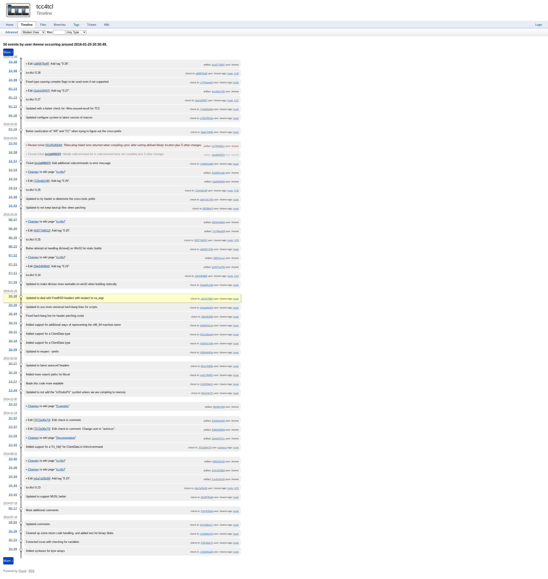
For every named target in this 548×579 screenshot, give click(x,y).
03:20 (13, 129)
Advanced (11, 32)
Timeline (27, 24)
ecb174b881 (206, 375)
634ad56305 (206, 307)
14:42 (13, 205)
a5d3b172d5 (206, 249)
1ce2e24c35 (218, 479)
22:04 (13, 435)
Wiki (106, 24)
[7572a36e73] (42, 420)
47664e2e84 (218, 420)
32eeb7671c (218, 438)
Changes (33, 171)
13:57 (13, 381)
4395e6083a (206, 352)
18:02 (13, 522)
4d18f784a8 (207, 497)
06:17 (13, 508)
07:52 (13, 255)
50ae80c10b (206, 285)
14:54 (13, 170)
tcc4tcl (44, 6)
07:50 (13, 282)
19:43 (13, 494)
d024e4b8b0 (218, 222)
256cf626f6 (207, 316)
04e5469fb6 (201, 276)
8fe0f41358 (219, 407)
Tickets (91, 24)
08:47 (13, 219)
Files (43, 24)
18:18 (13, 340)
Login (538, 24)
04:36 (13, 115)
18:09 (13, 349)
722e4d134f (201, 190)
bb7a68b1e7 (206, 525)
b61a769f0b (207, 366)
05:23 (13, 88)
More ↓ (8, 561)
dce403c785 (218, 91)
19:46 (13, 458)
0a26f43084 (219, 181)
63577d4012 (200, 240)
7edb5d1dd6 (206, 164)
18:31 (13, 322)
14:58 (13, 152)
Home (9, 24)
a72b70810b (206, 118)
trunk (230, 73)
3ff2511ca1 (219, 258)
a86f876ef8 (201, 73)
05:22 (13, 106)
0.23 (236, 488)
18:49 (13, 313)
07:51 (13, 264)
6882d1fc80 (219, 461)
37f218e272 (207, 543)
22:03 (13, 444)
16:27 (13, 363)
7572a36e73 (204, 447)
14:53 (13, 188)
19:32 (13, 404)
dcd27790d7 (218, 64)
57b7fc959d (207, 511)
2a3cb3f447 (201, 100)
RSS (31, 571)
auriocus (222, 447)
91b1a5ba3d (206, 334)
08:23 (13, 246)
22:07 (13, 418)
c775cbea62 (206, 82)
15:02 (13, 143)
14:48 (13, 61)
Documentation (65, 437)
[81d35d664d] (53, 145)
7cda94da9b (206, 109)
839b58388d (218, 429)
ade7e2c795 (206, 199)
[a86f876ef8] (41, 63)
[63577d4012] (42, 230)
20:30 (13, 296)
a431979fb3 (207, 298)
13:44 (13, 390)
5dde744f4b (207, 132)
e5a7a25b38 (200, 488)
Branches (60, 24)
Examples (62, 406)
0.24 (236, 276)
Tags (76, 24)
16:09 (13, 549)
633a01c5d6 (206, 343)
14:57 (13, 161)
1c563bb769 (206, 534)
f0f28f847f (208, 208)
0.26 (236, 190)
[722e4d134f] (42, 180)
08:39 (13, 237)
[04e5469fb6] (42, 266)
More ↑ (8, 52)
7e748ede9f (219, 231)
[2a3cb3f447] (42, 90)
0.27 (236, 100)
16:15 (13, 540)
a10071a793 (218, 267)
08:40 (13, 228)
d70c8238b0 (218, 470)
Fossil (22, 571)
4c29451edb (218, 173)
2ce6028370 (218, 155)
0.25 (236, 240)
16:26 (13, 372)
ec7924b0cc (218, 146)
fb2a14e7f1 (207, 393)
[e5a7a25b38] (42, 478)
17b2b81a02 (206, 552)
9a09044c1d (206, 325)
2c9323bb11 (206, 384)
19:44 (13, 476)
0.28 (236, 73)
